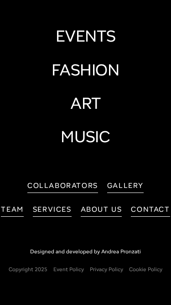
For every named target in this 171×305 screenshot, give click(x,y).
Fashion (85, 72)
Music (85, 138)
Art (85, 105)
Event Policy (68, 270)
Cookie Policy (145, 270)
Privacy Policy (106, 270)
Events (86, 38)
